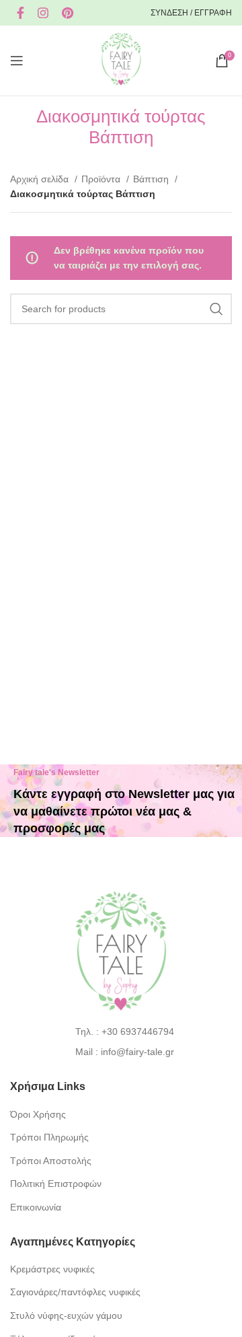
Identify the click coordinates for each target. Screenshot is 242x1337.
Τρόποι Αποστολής (50, 1160)
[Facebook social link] (20, 13)
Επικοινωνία (35, 1207)
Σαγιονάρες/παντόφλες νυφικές (75, 1292)
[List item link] (121, 1031)
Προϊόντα (102, 179)
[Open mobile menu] (16, 60)
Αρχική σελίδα (40, 179)
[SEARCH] (216, 308)
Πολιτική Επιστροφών (56, 1183)
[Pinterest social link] (67, 13)
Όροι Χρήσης (38, 1114)
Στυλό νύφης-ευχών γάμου (66, 1315)
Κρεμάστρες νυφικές (52, 1269)
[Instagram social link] (43, 13)
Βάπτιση (152, 179)
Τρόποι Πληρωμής (49, 1137)
